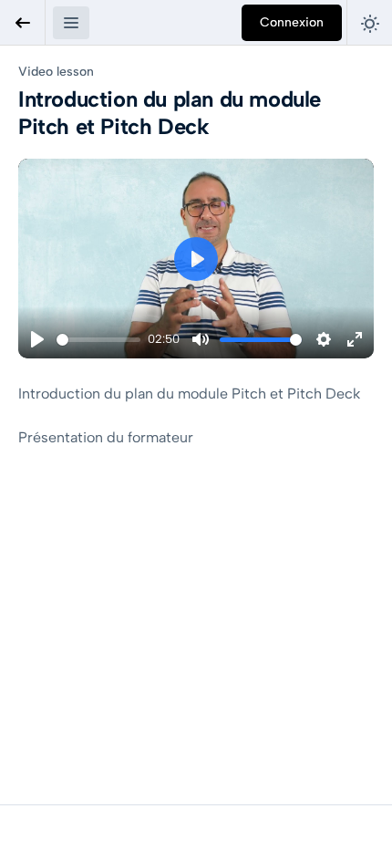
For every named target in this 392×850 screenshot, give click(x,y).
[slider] (98, 339)
